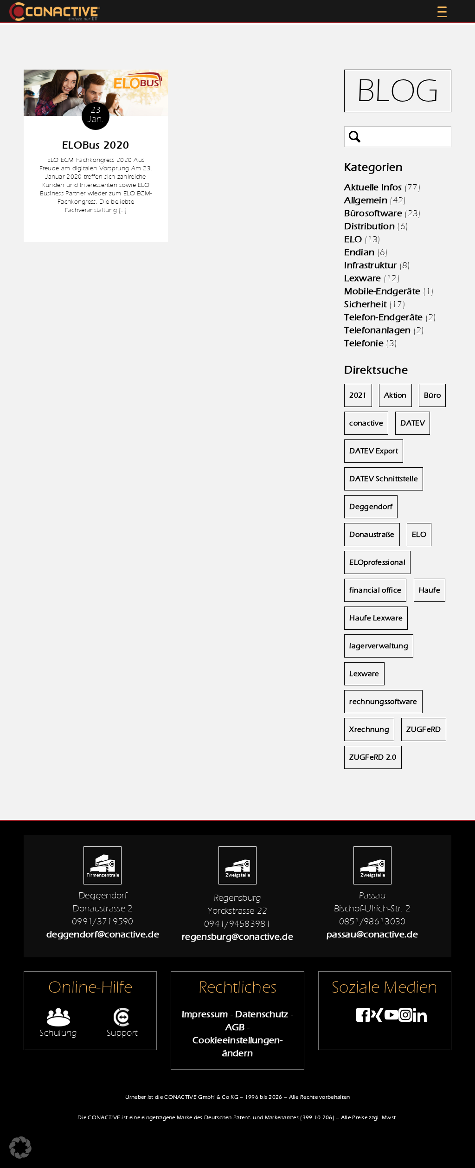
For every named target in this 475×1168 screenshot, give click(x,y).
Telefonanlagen (377, 330)
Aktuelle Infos (373, 187)
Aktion (395, 395)
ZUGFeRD (423, 729)
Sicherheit (365, 304)
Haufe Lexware (376, 618)
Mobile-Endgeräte (382, 291)
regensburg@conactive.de (237, 936)
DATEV (412, 423)
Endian (359, 252)
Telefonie (364, 343)
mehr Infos (95, 228)
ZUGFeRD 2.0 (372, 757)
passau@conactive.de (372, 934)
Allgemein (365, 200)
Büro (432, 395)
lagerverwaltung (378, 646)
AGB (235, 1027)
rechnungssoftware (383, 701)
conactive (366, 423)
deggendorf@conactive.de (102, 934)
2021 (357, 395)
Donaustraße (371, 534)
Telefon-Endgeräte (383, 317)
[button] (20, 1147)
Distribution (369, 226)
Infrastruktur (370, 265)
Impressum (205, 1014)
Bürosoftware (373, 213)
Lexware (362, 278)
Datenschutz (261, 1014)
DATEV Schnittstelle (383, 479)
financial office (375, 590)
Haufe (430, 590)
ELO (353, 239)
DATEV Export (373, 451)
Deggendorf (370, 507)
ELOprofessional (377, 562)
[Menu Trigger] (442, 11)
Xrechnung (369, 729)
